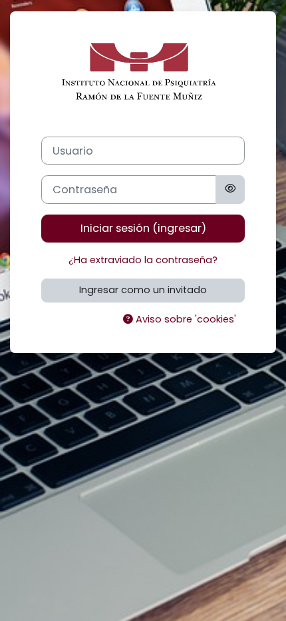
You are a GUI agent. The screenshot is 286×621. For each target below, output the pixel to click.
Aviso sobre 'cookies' (184, 319)
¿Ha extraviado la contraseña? (143, 260)
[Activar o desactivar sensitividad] (230, 189)
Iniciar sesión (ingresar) (143, 228)
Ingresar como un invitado (143, 290)
